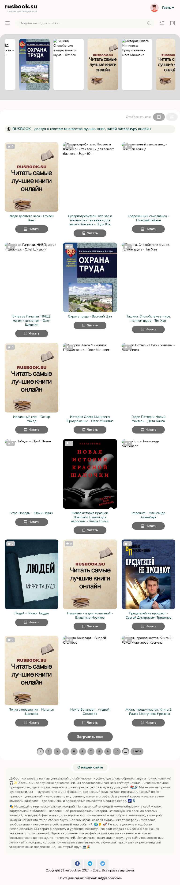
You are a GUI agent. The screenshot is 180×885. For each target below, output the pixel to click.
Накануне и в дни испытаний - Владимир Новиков (90, 615)
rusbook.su (73, 870)
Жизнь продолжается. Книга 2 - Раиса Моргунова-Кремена (148, 712)
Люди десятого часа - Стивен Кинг (32, 218)
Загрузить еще (90, 736)
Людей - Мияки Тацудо (31, 613)
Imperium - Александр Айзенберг (148, 515)
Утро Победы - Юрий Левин (31, 513)
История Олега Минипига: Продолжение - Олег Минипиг (90, 419)
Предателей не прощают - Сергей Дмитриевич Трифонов (148, 615)
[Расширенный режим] (172, 117)
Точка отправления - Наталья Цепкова (31, 712)
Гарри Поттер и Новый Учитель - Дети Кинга (148, 419)
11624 (137, 751)
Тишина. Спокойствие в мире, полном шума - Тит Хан (148, 318)
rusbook (21, 7)
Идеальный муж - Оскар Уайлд (31, 419)
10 (116, 751)
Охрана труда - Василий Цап (90, 316)
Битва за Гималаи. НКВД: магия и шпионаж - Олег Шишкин (31, 320)
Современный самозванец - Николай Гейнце (148, 218)
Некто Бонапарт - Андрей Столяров (89, 712)
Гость (166, 7)
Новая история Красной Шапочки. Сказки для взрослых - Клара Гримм (90, 517)
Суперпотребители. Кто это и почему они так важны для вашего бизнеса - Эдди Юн (90, 220)
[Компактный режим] (159, 117)
